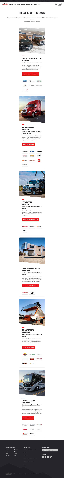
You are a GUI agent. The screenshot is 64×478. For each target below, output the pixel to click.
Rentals (33, 131)
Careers (35, 4)
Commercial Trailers (46, 1)
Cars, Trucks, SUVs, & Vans (13, 1)
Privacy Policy (20, 473)
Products (11, 4)
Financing (28, 4)
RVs (52, 1)
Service (18, 4)
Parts (15, 4)
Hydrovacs (26, 1)
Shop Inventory (26, 131)
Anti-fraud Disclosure (36, 473)
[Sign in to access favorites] (56, 4)
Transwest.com (27, 447)
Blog (39, 4)
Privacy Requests (25, 473)
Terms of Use (30, 473)
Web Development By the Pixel (43, 473)
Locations (23, 4)
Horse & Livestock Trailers (35, 1)
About (32, 4)
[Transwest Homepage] (9, 474)
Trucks (21, 1)
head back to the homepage (34, 21)
